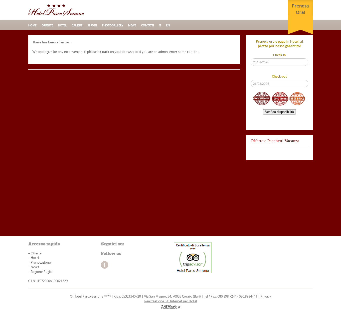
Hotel (62, 25)
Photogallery (112, 25)
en (168, 25)
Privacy (265, 296)
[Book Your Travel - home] (56, 10)
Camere (77, 25)
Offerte (47, 25)
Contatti (147, 25)
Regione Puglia (41, 271)
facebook (104, 265)
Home (32, 25)
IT (160, 25)
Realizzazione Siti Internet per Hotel (170, 301)
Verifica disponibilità (279, 112)
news (132, 25)
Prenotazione (41, 262)
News (35, 267)
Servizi (92, 25)
